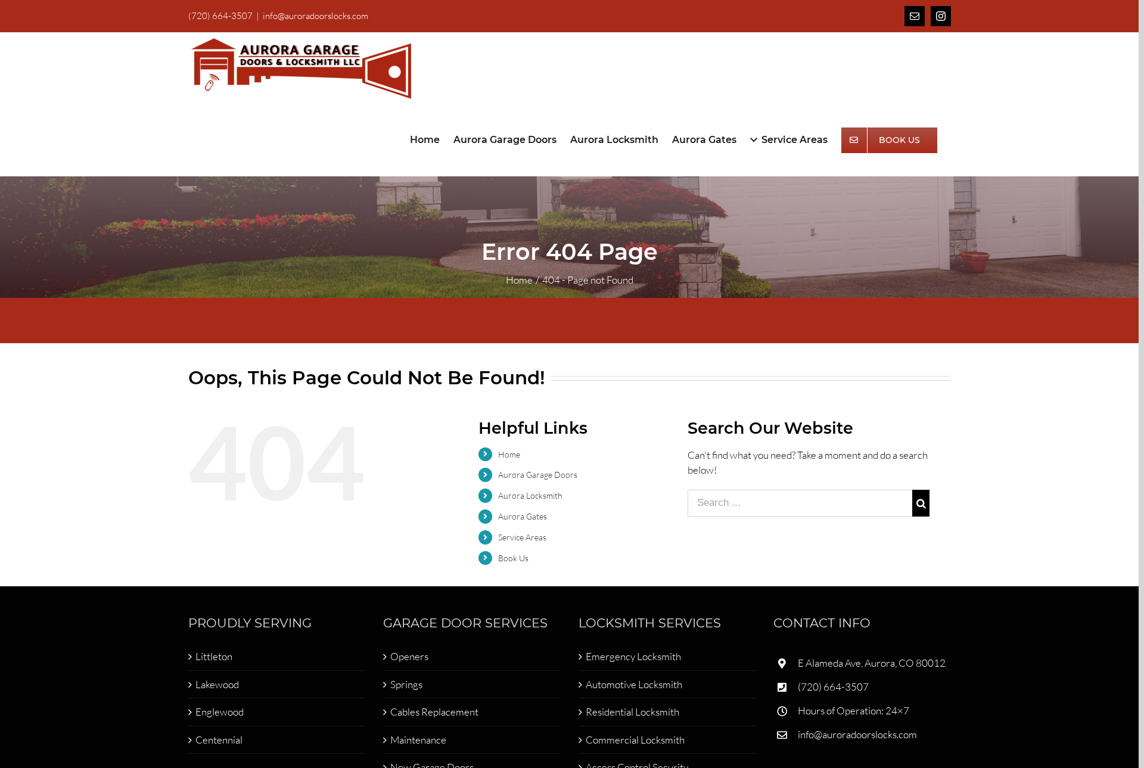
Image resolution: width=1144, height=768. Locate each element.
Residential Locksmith (632, 711)
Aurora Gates (522, 516)
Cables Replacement (434, 711)
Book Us (513, 558)
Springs (406, 684)
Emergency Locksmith (633, 656)
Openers (409, 656)
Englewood (219, 711)
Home (509, 454)
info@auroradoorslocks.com (315, 15)
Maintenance (418, 739)
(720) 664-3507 (833, 686)
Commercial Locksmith (635, 739)
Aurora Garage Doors (537, 474)
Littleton (213, 656)
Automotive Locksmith (634, 684)
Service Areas (522, 537)
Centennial (219, 739)
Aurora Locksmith (530, 495)
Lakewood (217, 684)
